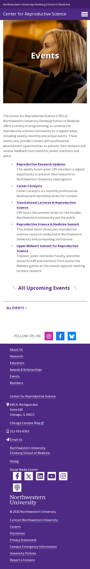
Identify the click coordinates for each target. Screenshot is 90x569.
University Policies (23, 553)
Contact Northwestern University (34, 520)
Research (16, 356)
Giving (14, 461)
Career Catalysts (29, 186)
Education (17, 363)
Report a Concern (22, 560)
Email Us (16, 439)
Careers (15, 526)
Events (15, 376)
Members (16, 383)
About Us (16, 349)
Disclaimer (17, 533)
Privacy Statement (23, 540)
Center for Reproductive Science (34, 14)
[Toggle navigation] (84, 14)
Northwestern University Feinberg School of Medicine (36, 4)
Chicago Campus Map (25, 423)
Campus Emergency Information (33, 546)
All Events (15, 308)
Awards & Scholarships (26, 369)
